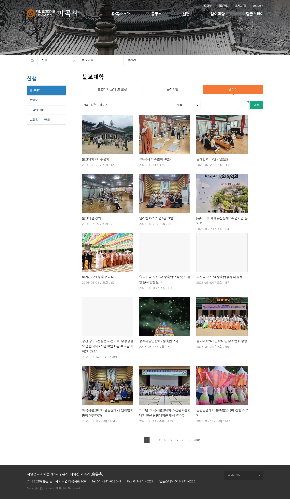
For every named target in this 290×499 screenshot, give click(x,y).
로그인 (208, 5)
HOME (32, 60)
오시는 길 (240, 5)
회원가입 (223, 5)
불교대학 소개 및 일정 (112, 89)
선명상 (34, 100)
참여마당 (217, 14)
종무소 (156, 14)
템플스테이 (255, 14)
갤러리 (131, 60)
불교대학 (87, 60)
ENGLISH (258, 5)
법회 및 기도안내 (40, 119)
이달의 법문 (37, 110)
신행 (186, 14)
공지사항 (172, 89)
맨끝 (197, 440)
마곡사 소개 (121, 14)
